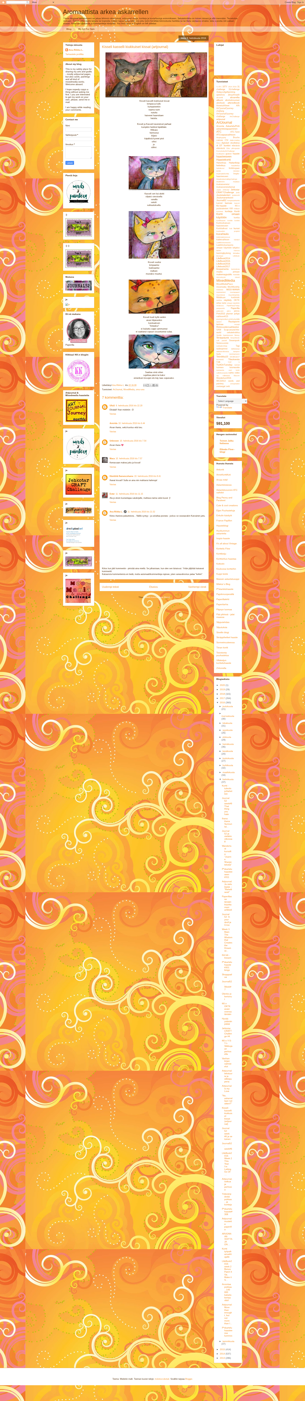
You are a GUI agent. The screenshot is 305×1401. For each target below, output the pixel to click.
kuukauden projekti (228, 231)
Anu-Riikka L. (116, 511)
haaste (236, 153)
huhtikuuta (228, 765)
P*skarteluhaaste (224, 589)
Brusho (236, 137)
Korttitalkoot (221, 228)
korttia (237, 218)
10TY (224, 87)
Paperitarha (222, 604)
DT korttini (224, 145)
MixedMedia (129, 389)
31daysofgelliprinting (225, 92)
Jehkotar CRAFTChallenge (228, 191)
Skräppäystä (222, 337)
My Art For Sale (86, 29)
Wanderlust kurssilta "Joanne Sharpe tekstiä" (227, 855)
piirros (237, 311)
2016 (235, 87)
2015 (223, 1349)
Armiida (113, 423)
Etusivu (153, 587)
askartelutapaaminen (226, 128)
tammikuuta (228, 1341)
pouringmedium (222, 319)
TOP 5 (234, 362)
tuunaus (220, 367)
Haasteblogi (222, 525)
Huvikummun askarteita (223, 532)
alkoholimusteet (232, 100)
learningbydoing (223, 253)
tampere (236, 351)
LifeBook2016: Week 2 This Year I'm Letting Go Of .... (227, 1164)
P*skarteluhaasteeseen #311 (227, 873)
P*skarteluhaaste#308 (227, 1212)
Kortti (237, 211)
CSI (226, 140)
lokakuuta (227, 723)
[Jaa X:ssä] (150, 385)
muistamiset (221, 292)
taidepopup (235, 349)
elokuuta (227, 737)
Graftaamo (220, 154)
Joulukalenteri (223, 195)
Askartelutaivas (224, 485)
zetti (228, 386)
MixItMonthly (234, 287)
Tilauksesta (234, 359)
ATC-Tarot (235, 132)
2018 (223, 694)
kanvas (228, 203)
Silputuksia (221, 627)
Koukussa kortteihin (226, 569)
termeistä (220, 359)
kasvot (237, 203)
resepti (237, 324)
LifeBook (236, 256)
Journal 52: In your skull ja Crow (226, 919)
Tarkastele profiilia (74, 54)
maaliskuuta (229, 772)
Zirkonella (221, 668)
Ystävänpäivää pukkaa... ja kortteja (227, 1199)
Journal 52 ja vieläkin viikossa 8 (227, 836)
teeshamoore (234, 354)
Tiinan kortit (222, 647)
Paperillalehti (222, 599)
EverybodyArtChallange (225, 151)
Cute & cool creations (227, 505)
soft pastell (221, 340)
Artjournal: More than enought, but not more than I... (227, 1314)
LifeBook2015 (223, 261)
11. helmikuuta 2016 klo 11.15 (129, 494)
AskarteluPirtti (233, 126)
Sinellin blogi (222, 632)
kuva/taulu (222, 233)
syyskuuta (228, 730)
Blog (68, 29)
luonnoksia (235, 269)
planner (229, 314)
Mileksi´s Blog (223, 584)
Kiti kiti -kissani (226, 956)
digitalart (225, 143)
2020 (223, 685)
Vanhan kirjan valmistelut (226, 1062)
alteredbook (234, 102)
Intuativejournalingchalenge (226, 179)
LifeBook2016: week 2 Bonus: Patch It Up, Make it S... (227, 1270)
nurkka (219, 300)
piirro (229, 311)
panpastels (220, 308)
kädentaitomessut (223, 237)
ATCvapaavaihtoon (225, 134)
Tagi (238, 346)
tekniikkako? (235, 357)
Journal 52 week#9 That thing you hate (227, 806)
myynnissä (220, 295)
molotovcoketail (162, 1379)
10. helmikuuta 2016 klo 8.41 (147, 476)
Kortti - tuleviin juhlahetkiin (227, 789)
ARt (238, 106)
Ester (112, 494)
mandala (236, 274)
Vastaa (113, 414)
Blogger (188, 1379)
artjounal (220, 119)
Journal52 (221, 200)
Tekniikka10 (222, 356)
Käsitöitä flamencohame (121, 476)
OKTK (237, 300)
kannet (219, 203)
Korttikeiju (221, 553)
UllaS (112, 405)
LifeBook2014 (223, 258)
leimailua (236, 253)
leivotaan (219, 256)
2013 (223, 1358)
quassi (218, 322)
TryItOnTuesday (224, 364)
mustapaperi (235, 292)
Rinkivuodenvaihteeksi (227, 327)
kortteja (228, 211)
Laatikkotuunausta (223, 242)
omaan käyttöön (233, 303)
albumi (219, 100)
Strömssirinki (222, 343)
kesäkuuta (228, 751)
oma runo (140, 389)
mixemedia (221, 287)
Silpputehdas (222, 622)
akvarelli (219, 97)
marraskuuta (227, 716)
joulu (238, 192)
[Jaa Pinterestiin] (156, 385)
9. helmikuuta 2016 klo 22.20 (129, 405)
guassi (229, 154)
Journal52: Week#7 (227, 985)
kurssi (237, 228)
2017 (223, 698)
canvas (219, 140)
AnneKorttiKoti (223, 474)
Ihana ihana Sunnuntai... (227, 822)
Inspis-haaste (223, 538)
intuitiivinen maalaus (228, 182)
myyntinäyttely (234, 295)
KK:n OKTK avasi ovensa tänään (227, 1008)
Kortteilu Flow (223, 548)
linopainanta (222, 269)
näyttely (228, 300)
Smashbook (235, 338)
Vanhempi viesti (197, 587)
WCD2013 (221, 381)
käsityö (237, 240)
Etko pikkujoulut (233, 148)
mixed (237, 277)
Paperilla (235, 308)
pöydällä (236, 319)
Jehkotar (226, 190)
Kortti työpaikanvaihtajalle (227, 1252)
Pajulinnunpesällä (225, 594)
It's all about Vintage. (226, 543)
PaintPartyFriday (233, 306)
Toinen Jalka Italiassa (227, 442)
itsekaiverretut (222, 184)
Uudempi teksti (110, 587)
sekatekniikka (233, 332)
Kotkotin (220, 563)
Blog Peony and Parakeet (224, 499)
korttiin (230, 220)
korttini (237, 220)
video (237, 373)
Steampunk (234, 340)
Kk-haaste (221, 205)
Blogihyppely (221, 137)
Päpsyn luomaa (224, 609)
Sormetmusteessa (225, 642)
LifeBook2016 (223, 263)
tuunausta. (220, 370)
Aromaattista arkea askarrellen (105, 11)
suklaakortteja (221, 346)
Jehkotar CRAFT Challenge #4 (227, 1032)
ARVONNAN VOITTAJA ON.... (227, 1239)
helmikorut (220, 168)
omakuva (220, 306)
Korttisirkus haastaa (226, 559)
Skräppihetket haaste (227, 637)
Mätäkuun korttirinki (228, 297)
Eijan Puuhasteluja (225, 510)
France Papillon (224, 520)
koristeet (219, 211)
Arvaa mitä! (222, 479)
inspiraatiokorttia (222, 174)
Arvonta (220, 126)
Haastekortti (223, 159)
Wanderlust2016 (223, 378)
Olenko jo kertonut (227, 996)
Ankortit (220, 469)
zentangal (220, 386)
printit (231, 319)
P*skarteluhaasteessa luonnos (227, 1331)
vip (217, 375)
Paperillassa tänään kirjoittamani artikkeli (227, 903)
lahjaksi (236, 248)
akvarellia (235, 97)
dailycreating (235, 140)
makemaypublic (224, 274)
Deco (218, 143)
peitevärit (219, 311)
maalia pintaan (228, 272)
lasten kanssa (228, 250)
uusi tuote (234, 370)
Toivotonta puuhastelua (222, 654)
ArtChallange (235, 116)
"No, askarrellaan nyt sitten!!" (227, 1099)
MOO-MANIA (233, 289)
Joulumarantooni (224, 197)
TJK (218, 362)
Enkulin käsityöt (224, 515)
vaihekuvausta (222, 373)
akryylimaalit (234, 95)
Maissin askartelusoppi (227, 579)
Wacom (237, 375)
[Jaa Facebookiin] (153, 385)
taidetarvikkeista (222, 351)
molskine (219, 290)
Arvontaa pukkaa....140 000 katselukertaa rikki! (227, 1292)
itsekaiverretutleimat (225, 187)
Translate (227, 407)
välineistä (226, 375)
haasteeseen (223, 156)
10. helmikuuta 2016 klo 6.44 (131, 423)
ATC (218, 131)
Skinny (237, 335)
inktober (236, 171)
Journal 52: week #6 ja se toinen (227, 1133)
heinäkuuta (228, 744)
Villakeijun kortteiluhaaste (223, 661)
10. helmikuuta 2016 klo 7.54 (133, 441)
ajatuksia (220, 95)
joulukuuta (228, 706)
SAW (218, 330)
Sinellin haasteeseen (224, 335)
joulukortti (236, 195)
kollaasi (237, 209)
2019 (223, 689)
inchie (218, 171)
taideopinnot (221, 349)
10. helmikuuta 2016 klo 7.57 (129, 458)
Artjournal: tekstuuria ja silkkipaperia (227, 1076)
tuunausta (235, 367)
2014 (230, 87)
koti (230, 228)
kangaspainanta (233, 200)
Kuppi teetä (222, 574)
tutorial (237, 365)
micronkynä (220, 277)
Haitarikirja (221, 163)
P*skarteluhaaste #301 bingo (227, 966)
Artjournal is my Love (227, 1089)
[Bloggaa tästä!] (147, 385)
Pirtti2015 (220, 314)
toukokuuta (228, 758)
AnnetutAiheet (222, 106)
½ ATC (219, 87)
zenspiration (235, 384)
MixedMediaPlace (224, 284)
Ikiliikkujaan (234, 168)
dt (217, 146)
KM (231, 208)
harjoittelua (235, 166)
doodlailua (235, 143)
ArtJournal (117, 389)
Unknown (114, 441)
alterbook (220, 103)
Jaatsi (218, 190)
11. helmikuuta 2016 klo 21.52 (141, 511)
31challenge (234, 89)
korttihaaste (220, 220)
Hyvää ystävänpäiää (227, 1021)
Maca (112, 458)
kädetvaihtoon (222, 240)
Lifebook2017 (223, 266)
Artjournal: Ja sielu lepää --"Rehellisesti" (227, 886)
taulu (218, 354)
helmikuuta (228, 779)
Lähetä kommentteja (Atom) (157, 597)
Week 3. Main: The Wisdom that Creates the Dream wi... (227, 940)
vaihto (231, 373)
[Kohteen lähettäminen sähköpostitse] (144, 385)
